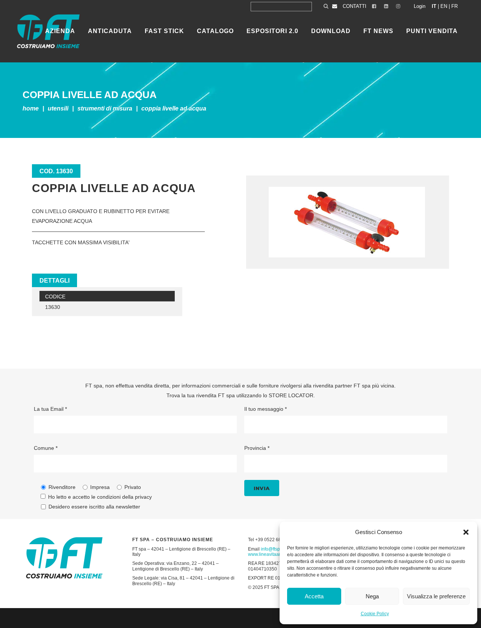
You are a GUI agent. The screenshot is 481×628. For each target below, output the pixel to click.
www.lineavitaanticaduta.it (274, 554)
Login (419, 6)
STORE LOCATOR (291, 395)
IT (434, 6)
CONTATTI (354, 6)
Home (31, 108)
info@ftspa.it (273, 549)
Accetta (314, 596)
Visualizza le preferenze (436, 596)
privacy (143, 497)
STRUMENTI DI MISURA (104, 108)
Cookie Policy (375, 613)
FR (454, 6)
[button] (466, 532)
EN (443, 6)
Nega (372, 596)
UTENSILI (58, 108)
